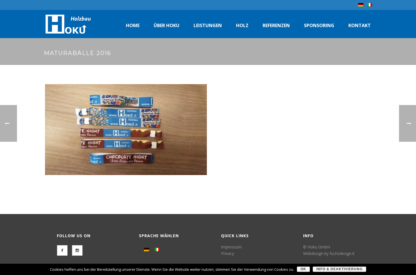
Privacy (227, 253)
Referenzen (276, 25)
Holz (242, 25)
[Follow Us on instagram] (77, 250)
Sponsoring (319, 25)
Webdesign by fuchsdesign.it (329, 253)
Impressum (231, 247)
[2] (126, 129)
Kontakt (359, 25)
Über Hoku (166, 25)
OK (303, 269)
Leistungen (208, 25)
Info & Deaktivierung (339, 269)
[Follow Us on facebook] (62, 250)
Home (133, 25)
